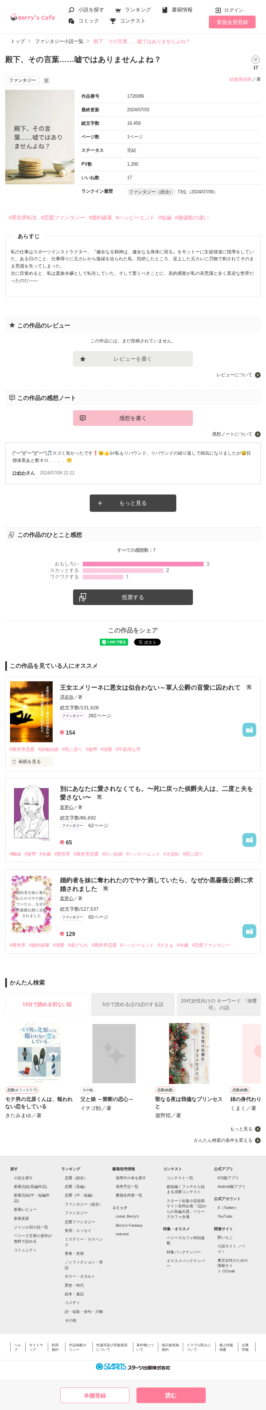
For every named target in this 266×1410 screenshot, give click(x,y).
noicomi (122, 1234)
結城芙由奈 (240, 79)
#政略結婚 (48, 749)
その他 (70, 1320)
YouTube (225, 1216)
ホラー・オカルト (80, 1276)
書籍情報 (182, 9)
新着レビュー (25, 1209)
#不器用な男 (128, 749)
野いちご (225, 1237)
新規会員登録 (232, 22)
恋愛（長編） (76, 1186)
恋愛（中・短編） (80, 1195)
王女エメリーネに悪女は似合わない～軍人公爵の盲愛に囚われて (151, 687)
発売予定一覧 (127, 1186)
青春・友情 (74, 1253)
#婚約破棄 (100, 217)
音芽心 (66, 807)
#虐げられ (78, 945)
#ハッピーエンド (135, 217)
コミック (88, 21)
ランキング (138, 9)
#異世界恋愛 (22, 749)
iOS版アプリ (228, 1178)
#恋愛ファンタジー (63, 217)
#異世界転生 (23, 217)
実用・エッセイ (78, 1230)
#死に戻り (72, 749)
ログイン (233, 10)
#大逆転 (171, 854)
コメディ (72, 1302)
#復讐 (91, 749)
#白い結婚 (112, 854)
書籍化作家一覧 (129, 1195)
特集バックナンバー (184, 1252)
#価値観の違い (192, 217)
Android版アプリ (232, 1186)
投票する (133, 597)
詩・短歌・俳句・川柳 (84, 1312)
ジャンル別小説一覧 (31, 1227)
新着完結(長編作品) (30, 1186)
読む (171, 1395)
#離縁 (15, 854)
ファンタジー (76, 1213)
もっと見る (133, 503)
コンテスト (133, 21)
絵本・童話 (74, 1294)
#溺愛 (106, 749)
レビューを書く (133, 359)
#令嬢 (45, 854)
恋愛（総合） (76, 1178)
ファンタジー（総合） (84, 1204)
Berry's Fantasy (129, 1225)
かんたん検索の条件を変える (223, 1140)
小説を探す (91, 9)
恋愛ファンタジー (80, 1222)
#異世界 (62, 854)
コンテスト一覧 (180, 1178)
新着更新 (21, 1218)
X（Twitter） (228, 1208)
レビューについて (234, 374)
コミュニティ (25, 1250)
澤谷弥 (66, 697)
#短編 (164, 217)
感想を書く (133, 418)
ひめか (19, 472)
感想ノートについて (232, 434)
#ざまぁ (166, 945)
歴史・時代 (74, 1285)
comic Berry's (127, 1216)
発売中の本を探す (131, 1178)
